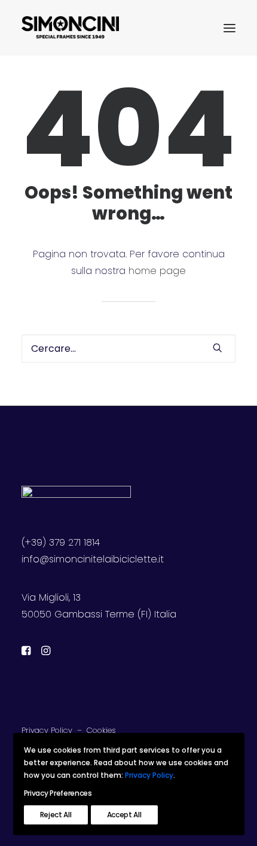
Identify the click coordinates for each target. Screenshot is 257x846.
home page (157, 271)
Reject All (56, 815)
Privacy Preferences (58, 793)
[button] (229, 28)
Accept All (124, 815)
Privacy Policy (47, 730)
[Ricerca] (128, 348)
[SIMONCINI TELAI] (70, 28)
